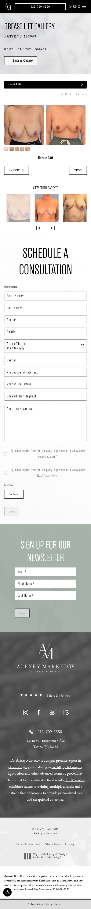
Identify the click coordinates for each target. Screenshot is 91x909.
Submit (12, 512)
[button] (7, 892)
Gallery (24, 49)
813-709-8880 (40, 7)
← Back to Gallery (21, 61)
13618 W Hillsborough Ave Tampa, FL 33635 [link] (45, 744)
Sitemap (70, 845)
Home (8, 49)
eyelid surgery (72, 768)
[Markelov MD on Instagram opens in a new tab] (25, 713)
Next (78, 170)
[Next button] (52, 228)
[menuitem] (25, 713)
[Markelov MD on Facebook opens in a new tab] (39, 713)
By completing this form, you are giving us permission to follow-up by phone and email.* (48, 453)
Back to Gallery (75, 95)
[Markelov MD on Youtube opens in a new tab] (52, 713)
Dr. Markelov (75, 781)
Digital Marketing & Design (50, 856)
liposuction (16, 774)
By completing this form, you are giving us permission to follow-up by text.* (48, 472)
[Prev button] (39, 228)
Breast (41, 49)
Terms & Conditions (28, 845)
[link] (45, 695)
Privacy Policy (51, 475)
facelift (56, 768)
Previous (16, 170)
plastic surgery (18, 768)
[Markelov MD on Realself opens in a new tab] (65, 713)
